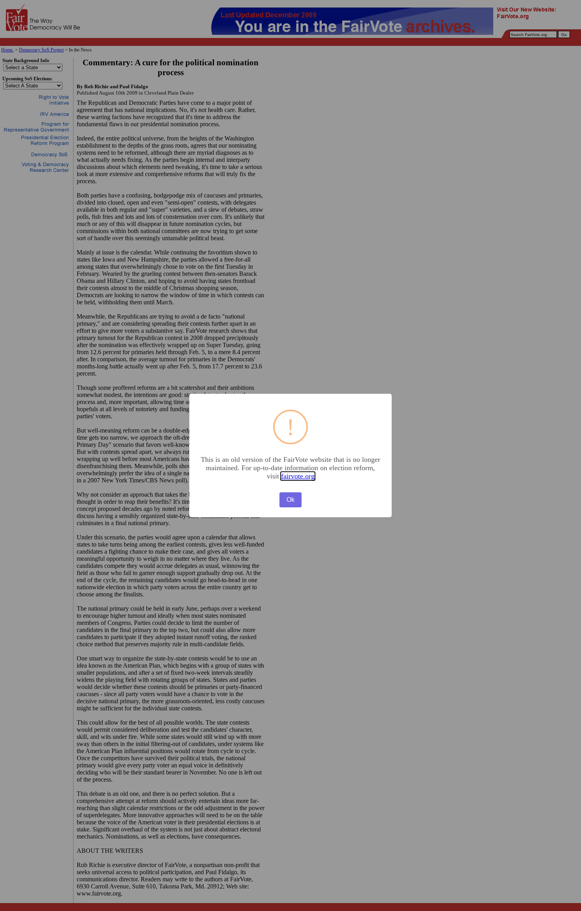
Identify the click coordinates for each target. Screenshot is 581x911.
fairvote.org (298, 476)
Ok (290, 499)
